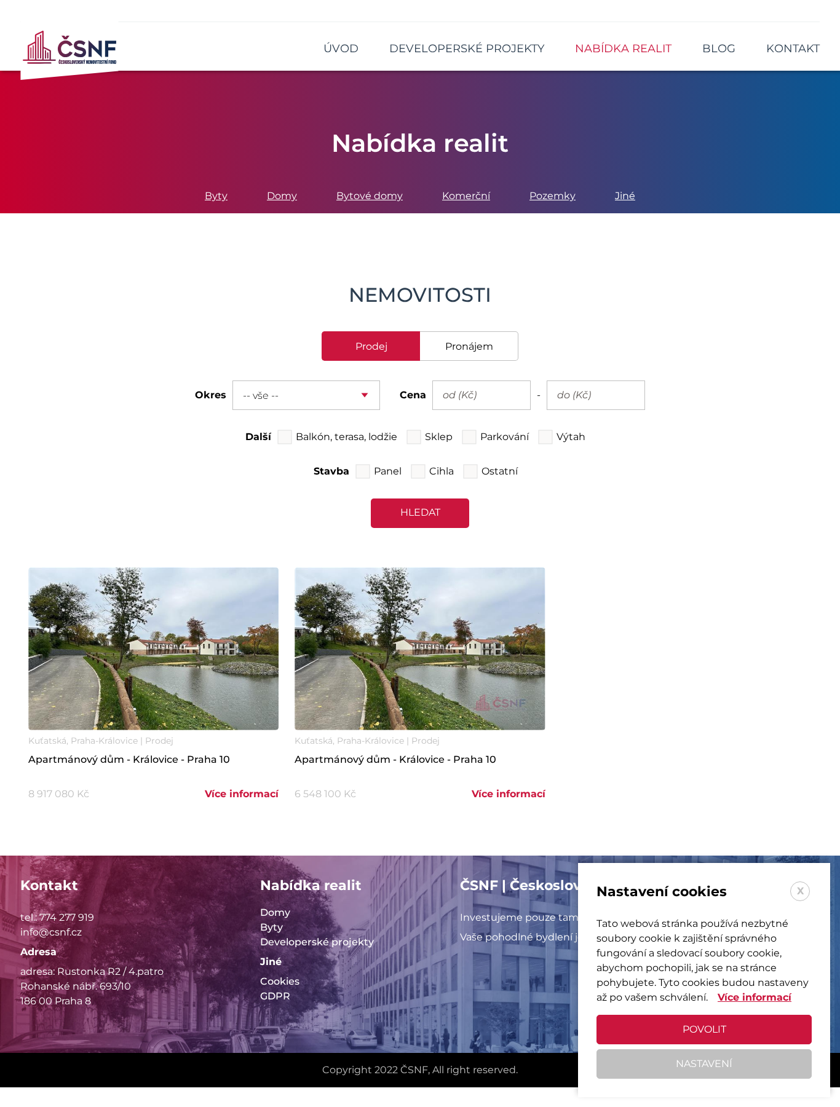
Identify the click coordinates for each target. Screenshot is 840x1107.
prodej (371, 346)
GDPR (275, 996)
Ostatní (499, 471)
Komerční (466, 196)
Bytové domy (369, 196)
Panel (388, 471)
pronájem (469, 346)
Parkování (504, 437)
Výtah (571, 437)
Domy (282, 196)
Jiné (625, 196)
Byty (216, 196)
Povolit (704, 1029)
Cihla (441, 471)
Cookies (279, 981)
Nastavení (704, 1064)
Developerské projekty (317, 942)
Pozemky (552, 196)
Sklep (439, 437)
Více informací (242, 794)
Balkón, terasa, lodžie (346, 437)
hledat (420, 512)
